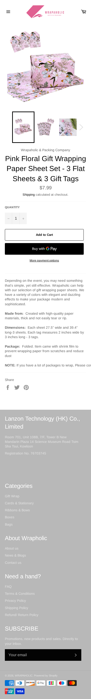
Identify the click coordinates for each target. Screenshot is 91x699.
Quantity (12, 207)
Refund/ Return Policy (21, 615)
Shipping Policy (16, 608)
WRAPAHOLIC (24, 675)
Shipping (29, 194)
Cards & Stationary (19, 503)
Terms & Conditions (20, 593)
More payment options (44, 260)
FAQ (8, 586)
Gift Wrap (12, 496)
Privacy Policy (15, 600)
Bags (9, 524)
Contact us (13, 563)
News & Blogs (15, 555)
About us (11, 548)
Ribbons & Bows (17, 510)
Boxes (9, 517)
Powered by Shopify (46, 675)
